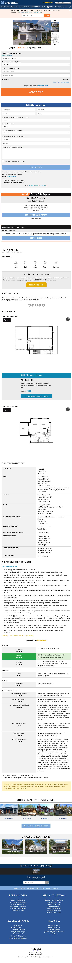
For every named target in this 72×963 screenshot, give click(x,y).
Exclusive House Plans (54, 902)
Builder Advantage (54, 927)
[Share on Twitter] (40, 305)
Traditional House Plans (18, 908)
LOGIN (65, 7)
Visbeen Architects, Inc (18, 936)
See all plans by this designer (36, 826)
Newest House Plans (54, 908)
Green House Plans (54, 904)
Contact (55, 888)
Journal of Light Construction (54, 932)
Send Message (36, 167)
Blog (37, 888)
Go (70, 2)
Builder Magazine (54, 930)
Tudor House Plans (18, 911)
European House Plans (18, 904)
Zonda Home (54, 934)
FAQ (43, 888)
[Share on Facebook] (36, 305)
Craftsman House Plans (18, 902)
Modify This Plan (36, 285)
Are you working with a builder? (12, 130)
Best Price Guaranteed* (61, 82)
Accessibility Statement (47, 957)
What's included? (7, 55)
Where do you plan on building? (13, 137)
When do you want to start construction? (15, 117)
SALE (43, 7)
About (48, 888)
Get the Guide (36, 238)
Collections (30, 888)
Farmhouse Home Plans (18, 906)
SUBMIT (47, 15)
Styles (23, 888)
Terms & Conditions (25, 12)
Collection (26, 7)
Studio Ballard (18, 934)
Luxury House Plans (54, 906)
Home (3, 252)
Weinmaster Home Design (18, 938)
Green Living (18, 925)
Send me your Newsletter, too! (15, 161)
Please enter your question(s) (12, 147)
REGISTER (58, 7)
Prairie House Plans (16, 252)
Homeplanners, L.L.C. (18, 927)
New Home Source (54, 925)
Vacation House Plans (54, 913)
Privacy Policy (37, 12)
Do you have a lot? (8, 124)
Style (18, 7)
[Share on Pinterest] (43, 305)
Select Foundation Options (11, 62)
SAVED (51, 7)
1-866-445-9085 (43, 86)
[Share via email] (29, 305)
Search (16, 888)
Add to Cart (36, 92)
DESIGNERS (36, 7)
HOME (3, 7)
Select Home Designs (18, 930)
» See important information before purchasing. (18, 635)
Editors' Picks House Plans (54, 900)
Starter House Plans (54, 911)
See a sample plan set (9, 566)
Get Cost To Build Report (36, 215)
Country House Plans (18, 900)
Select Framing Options (10, 68)
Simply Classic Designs (18, 932)
